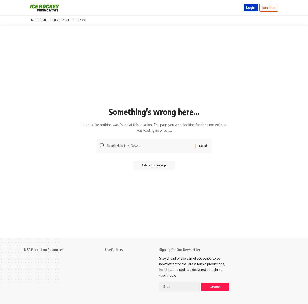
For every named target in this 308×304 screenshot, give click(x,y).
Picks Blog (79, 20)
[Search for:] (149, 146)
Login (250, 7)
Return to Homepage (154, 165)
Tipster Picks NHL (60, 20)
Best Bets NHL (39, 20)
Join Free (268, 7)
